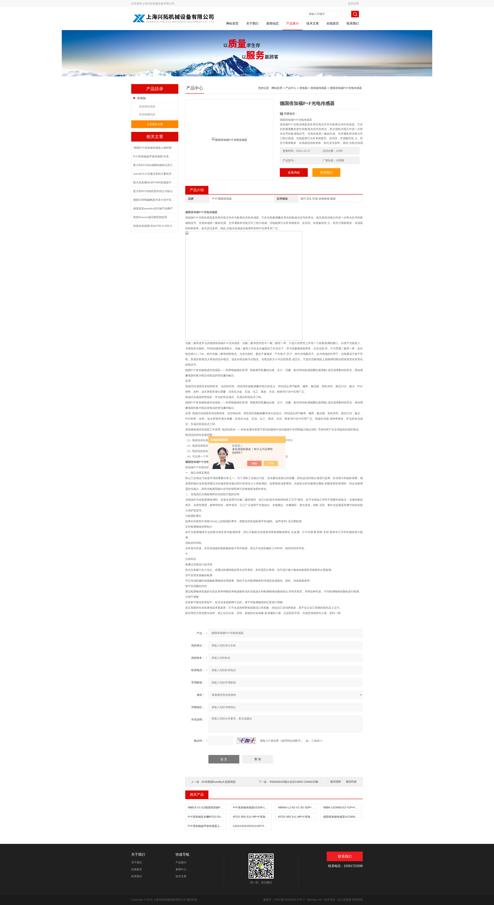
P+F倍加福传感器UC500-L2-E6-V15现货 (252, 807)
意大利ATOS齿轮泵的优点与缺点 (153, 191)
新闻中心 (181, 869)
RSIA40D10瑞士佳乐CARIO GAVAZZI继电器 (296, 781)
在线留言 (333, 23)
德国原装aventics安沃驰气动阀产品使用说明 (154, 208)
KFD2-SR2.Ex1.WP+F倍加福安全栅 (297, 816)
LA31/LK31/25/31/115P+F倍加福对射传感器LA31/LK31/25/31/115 (252, 825)
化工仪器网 (344, 899)
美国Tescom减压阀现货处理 (150, 217)
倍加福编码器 (147, 114)
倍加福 (141, 98)
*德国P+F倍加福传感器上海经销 (152, 147)
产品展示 (292, 23)
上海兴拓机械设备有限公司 (158, 3)
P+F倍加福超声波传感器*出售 (151, 156)
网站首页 (232, 23)
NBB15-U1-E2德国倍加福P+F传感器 (207, 807)
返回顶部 (335, 781)
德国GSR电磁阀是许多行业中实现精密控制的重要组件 (154, 199)
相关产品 (197, 794)
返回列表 (351, 781)
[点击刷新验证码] (246, 740)
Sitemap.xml (314, 899)
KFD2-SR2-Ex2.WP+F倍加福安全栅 (252, 816)
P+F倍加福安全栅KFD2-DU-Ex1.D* (207, 816)
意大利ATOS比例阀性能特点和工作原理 (154, 165)
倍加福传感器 (147, 106)
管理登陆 (357, 899)
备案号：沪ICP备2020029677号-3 (284, 899)
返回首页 (353, 3)
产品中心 (290, 87)
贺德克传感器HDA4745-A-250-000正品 (154, 225)
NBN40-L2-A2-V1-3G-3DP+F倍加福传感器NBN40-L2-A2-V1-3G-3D (297, 807)
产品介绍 (197, 190)
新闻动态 (272, 23)
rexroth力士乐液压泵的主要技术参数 (154, 173)
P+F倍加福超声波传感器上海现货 (207, 825)
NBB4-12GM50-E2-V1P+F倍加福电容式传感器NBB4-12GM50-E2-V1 (342, 807)
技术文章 (312, 23)
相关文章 (154, 136)
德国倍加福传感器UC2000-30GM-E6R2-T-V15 (342, 816)
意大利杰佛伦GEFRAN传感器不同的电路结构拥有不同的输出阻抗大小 (154, 182)
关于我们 (252, 23)
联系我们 (353, 23)
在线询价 (294, 172)
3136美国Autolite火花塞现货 (218, 781)
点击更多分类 (155, 124)
